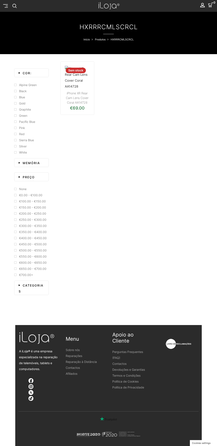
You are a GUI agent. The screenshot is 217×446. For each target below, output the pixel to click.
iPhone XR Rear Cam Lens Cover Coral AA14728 (77, 97)
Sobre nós (73, 350)
